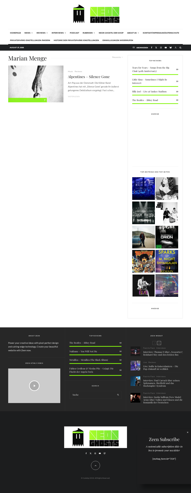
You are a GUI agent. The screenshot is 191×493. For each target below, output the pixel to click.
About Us (132, 33)
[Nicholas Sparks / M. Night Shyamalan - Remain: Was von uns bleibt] (166, 262)
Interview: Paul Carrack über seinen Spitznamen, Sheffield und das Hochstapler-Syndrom (161, 383)
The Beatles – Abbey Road (145, 100)
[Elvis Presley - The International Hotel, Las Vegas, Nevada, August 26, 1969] (143, 286)
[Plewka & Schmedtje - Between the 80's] (166, 213)
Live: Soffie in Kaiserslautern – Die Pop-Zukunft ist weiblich (160, 367)
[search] (118, 394)
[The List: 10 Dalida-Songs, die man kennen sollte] (166, 189)
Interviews (58, 33)
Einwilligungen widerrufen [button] (118, 40)
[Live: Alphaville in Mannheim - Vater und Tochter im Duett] (166, 286)
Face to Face (149, 348)
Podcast (74, 33)
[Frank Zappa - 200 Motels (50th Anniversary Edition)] (143, 262)
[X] (156, 47)
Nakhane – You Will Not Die (83, 351)
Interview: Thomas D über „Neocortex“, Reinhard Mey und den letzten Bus (163, 353)
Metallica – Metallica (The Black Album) (88, 359)
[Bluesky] (170, 47)
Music (70, 71)
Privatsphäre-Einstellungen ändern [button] (30, 40)
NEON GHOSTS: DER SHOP (111, 33)
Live (145, 362)
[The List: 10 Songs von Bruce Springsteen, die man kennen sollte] (143, 237)
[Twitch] (104, 453)
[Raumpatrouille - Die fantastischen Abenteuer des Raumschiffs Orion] (166, 237)
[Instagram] (161, 47)
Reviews (41, 33)
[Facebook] (152, 47)
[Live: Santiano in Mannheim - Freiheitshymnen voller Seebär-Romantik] (143, 189)
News (27, 33)
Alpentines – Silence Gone (89, 76)
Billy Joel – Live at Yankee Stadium (149, 91)
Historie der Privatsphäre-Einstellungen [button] (76, 40)
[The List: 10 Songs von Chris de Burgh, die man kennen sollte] (143, 213)
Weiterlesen (74, 96)
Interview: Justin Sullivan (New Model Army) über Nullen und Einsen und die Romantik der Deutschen (162, 400)
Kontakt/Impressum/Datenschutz (161, 33)
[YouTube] (165, 47)
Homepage (15, 33)
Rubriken (88, 33)
